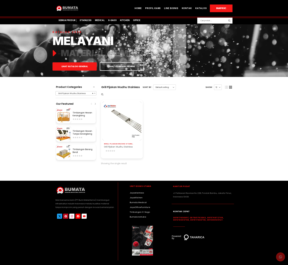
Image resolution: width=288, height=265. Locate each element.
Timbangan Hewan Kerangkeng (82, 114)
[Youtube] (84, 216)
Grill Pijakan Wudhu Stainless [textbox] (75, 93)
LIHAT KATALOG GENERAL (75, 66)
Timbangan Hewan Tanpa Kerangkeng (82, 132)
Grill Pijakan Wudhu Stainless (120, 144)
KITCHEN (125, 20)
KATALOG (201, 8)
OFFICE (136, 20)
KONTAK (187, 8)
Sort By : (147, 87)
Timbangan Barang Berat (82, 151)
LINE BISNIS (171, 8)
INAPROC (221, 8)
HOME (138, 8)
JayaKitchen (136, 197)
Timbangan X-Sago (140, 212)
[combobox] (76, 93)
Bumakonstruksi (138, 216)
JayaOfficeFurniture (140, 207)
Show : (209, 87)
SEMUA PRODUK (67, 20)
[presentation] (91, 103)
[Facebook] (78, 216)
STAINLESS (86, 20)
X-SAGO (112, 20)
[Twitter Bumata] (59, 216)
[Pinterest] (65, 216)
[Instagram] (71, 216)
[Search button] (229, 21)
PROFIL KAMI (153, 8)
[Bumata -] (67, 8)
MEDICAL (100, 20)
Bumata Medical (138, 202)
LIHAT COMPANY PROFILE (122, 66)
